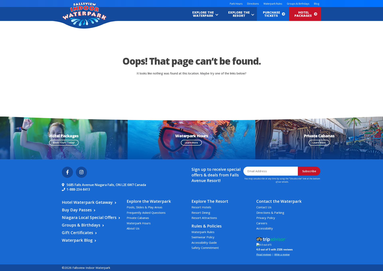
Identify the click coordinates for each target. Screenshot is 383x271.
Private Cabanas (138, 218)
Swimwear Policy (203, 237)
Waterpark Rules (273, 3)
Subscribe (309, 171)
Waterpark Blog (77, 240)
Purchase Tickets (271, 14)
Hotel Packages (303, 14)
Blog (316, 3)
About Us (133, 228)
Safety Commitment (205, 248)
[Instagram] (81, 172)
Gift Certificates (77, 232)
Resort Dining (201, 213)
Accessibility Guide (204, 242)
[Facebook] (67, 172)
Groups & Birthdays (298, 3)
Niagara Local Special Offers (89, 217)
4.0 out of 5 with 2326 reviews (274, 249)
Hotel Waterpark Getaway (87, 202)
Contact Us (263, 207)
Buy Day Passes (77, 210)
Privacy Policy (265, 218)
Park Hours (236, 3)
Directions (253, 3)
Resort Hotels (201, 207)
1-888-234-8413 (78, 189)
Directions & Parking (270, 213)
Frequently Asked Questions (146, 213)
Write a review (282, 254)
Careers (261, 223)
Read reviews (263, 254)
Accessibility (264, 228)
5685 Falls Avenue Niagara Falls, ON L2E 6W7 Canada (106, 185)
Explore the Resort (239, 14)
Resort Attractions (204, 218)
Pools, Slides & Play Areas (144, 207)
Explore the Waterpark (203, 14)
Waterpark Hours (139, 223)
